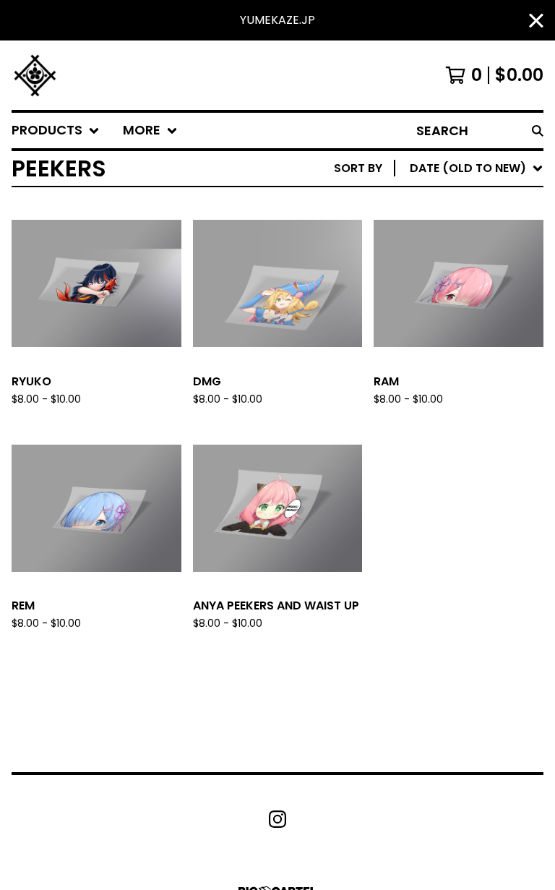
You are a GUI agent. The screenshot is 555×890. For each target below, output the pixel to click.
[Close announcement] (536, 20)
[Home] (35, 75)
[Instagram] (277, 819)
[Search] (537, 130)
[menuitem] (56, 130)
